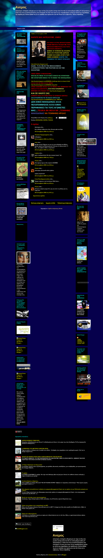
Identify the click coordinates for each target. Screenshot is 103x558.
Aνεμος (21, 7)
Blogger (64, 554)
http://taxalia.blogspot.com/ (57, 91)
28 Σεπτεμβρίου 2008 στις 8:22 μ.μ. (44, 175)
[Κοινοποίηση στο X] (62, 118)
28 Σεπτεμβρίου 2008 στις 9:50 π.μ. (44, 139)
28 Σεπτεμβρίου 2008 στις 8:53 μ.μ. (44, 183)
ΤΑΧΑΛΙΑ (50, 120)
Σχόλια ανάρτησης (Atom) (55, 208)
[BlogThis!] (61, 118)
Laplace (37, 153)
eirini (36, 142)
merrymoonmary (52, 554)
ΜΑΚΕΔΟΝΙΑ (39, 120)
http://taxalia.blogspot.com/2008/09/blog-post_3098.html (46, 99)
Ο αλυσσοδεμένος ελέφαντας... (30, 481)
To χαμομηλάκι (80, 168)
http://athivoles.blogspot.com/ (39, 64)
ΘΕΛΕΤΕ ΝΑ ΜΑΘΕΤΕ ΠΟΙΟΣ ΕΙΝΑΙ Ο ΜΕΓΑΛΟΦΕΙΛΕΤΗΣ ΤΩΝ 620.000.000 (42, 456)
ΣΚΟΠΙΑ (45, 120)
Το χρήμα (24, 473)
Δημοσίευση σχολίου (39, 195)
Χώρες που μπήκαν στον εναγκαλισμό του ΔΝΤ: (35, 505)
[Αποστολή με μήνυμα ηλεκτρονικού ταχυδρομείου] (59, 118)
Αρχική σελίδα (21, 28)
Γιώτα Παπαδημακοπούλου (42, 179)
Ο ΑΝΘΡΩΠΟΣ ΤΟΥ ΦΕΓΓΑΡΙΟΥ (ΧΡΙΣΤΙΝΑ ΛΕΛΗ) (35, 448)
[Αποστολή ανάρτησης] (56, 117)
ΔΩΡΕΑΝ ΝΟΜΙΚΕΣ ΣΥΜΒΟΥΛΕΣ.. (31, 440)
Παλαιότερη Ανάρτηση (65, 203)
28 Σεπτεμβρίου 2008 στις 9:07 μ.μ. (44, 192)
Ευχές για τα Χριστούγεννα (29, 513)
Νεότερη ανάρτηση (37, 203)
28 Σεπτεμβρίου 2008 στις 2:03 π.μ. (44, 131)
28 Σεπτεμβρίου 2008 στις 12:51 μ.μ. (44, 149)
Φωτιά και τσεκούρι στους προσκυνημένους (34, 497)
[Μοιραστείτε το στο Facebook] (64, 118)
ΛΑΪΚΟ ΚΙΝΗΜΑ (79, 340)
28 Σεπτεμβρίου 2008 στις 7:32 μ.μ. (44, 157)
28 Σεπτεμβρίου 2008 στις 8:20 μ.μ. (44, 165)
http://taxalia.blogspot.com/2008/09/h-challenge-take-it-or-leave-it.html (50, 81)
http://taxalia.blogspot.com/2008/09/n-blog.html (44, 85)
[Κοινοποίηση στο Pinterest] (65, 118)
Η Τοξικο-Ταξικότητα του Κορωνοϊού (32, 464)
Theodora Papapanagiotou (42, 134)
